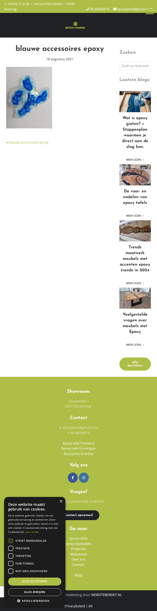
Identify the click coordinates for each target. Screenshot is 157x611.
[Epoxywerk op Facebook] (73, 478)
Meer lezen (134, 160)
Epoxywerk (75, 18)
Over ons (78, 559)
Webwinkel (78, 554)
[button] (34, 601)
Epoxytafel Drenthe (78, 453)
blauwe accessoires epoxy (28, 142)
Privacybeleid (75, 606)
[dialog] (34, 552)
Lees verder (32, 532)
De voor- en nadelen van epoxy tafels (135, 175)
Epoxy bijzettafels (78, 543)
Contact (79, 564)
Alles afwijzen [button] (34, 592)
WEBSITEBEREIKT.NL (106, 595)
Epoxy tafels (78, 538)
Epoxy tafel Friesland (78, 443)
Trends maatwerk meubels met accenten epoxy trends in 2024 (135, 230)
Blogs (78, 575)
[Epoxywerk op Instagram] (84, 478)
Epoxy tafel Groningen (79, 448)
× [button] (60, 501)
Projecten (78, 549)
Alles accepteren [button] (34, 581)
